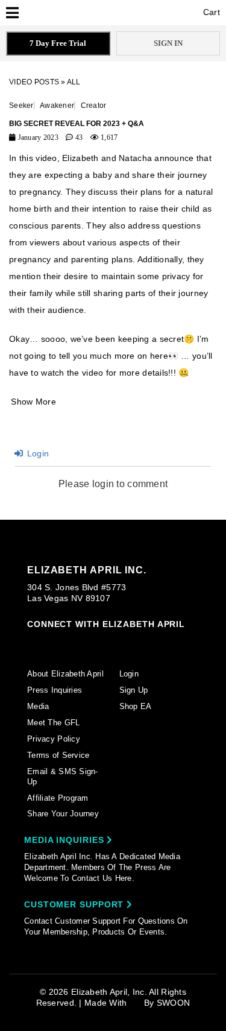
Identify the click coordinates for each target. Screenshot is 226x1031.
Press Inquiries (54, 690)
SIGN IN (168, 43)
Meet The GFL (53, 722)
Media (38, 706)
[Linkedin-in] (171, 642)
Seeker (21, 105)
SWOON (173, 1002)
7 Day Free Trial (58, 43)
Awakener (57, 105)
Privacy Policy (53, 738)
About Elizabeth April (65, 673)
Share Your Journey (63, 813)
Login (37, 453)
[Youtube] (124, 643)
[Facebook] (55, 642)
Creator (94, 105)
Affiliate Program (58, 797)
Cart (210, 12)
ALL (74, 82)
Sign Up (133, 690)
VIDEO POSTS (34, 82)
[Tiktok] (79, 642)
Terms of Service (58, 755)
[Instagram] (32, 642)
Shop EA (135, 706)
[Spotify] (147, 642)
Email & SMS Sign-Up (62, 776)
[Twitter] (101, 642)
